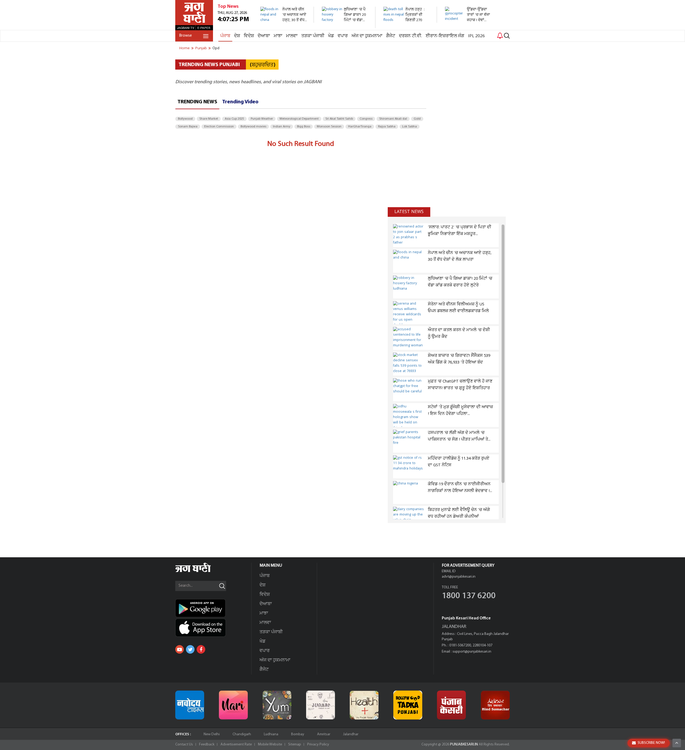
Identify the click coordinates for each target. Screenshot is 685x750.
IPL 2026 (476, 36)
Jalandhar (350, 734)
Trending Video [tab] (240, 102)
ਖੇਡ (331, 36)
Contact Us (184, 745)
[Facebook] (201, 649)
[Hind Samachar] (495, 705)
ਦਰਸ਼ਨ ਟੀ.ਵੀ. (410, 36)
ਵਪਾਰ (343, 36)
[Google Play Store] (213, 608)
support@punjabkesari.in (471, 652)
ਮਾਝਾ (278, 36)
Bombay (297, 734)
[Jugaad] (320, 705)
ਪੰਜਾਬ (225, 36)
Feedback (206, 745)
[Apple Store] (213, 628)
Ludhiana (271, 734)
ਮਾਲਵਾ (292, 36)
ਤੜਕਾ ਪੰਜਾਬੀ (312, 36)
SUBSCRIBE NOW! (651, 743)
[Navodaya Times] (189, 705)
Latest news (409, 212)
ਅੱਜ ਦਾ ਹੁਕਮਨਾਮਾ (367, 36)
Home (184, 48)
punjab (201, 48)
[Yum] (276, 705)
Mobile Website (270, 745)
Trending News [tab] (197, 102)
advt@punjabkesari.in (458, 577)
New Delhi (212, 734)
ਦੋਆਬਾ (264, 36)
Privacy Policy (318, 745)
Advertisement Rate (236, 745)
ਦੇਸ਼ (237, 36)
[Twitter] (190, 649)
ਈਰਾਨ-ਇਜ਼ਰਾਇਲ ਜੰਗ (445, 36)
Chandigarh (242, 734)
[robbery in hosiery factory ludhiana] (345, 25)
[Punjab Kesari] (451, 705)
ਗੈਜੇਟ (390, 36)
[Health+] (364, 705)
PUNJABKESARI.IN (464, 745)
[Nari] (233, 705)
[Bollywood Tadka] (407, 705)
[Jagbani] (200, 571)
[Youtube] (179, 649)
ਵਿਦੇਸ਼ (249, 36)
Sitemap (294, 745)
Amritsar (323, 734)
